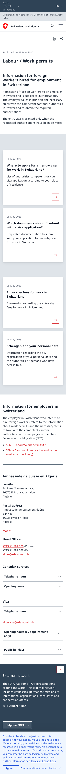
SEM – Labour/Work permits (24, 445)
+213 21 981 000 (13, 546)
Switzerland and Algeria (25, 26)
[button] (60, 669)
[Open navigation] (61, 26)
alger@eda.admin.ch (16, 554)
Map (5, 531)
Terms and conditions (43, 761)
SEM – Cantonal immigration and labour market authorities (32, 452)
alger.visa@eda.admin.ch (18, 622)
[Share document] (61, 38)
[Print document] (54, 38)
